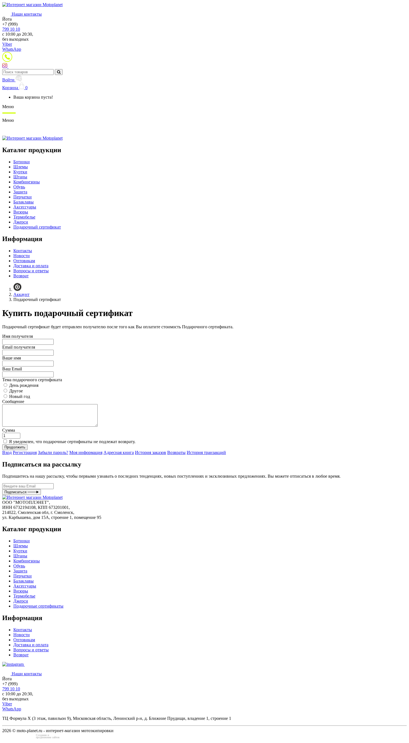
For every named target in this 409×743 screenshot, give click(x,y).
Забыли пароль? (53, 452)
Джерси (20, 222)
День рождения (23, 385)
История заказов (150, 452)
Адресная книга (119, 452)
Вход (7, 452)
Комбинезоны (26, 181)
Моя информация (85, 452)
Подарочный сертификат (37, 227)
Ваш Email (12, 368)
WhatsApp (11, 49)
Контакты (22, 250)
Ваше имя (11, 358)
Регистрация (25, 452)
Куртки (20, 171)
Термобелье (24, 217)
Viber (7, 44)
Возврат (21, 275)
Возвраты (176, 452)
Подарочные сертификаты (38, 606)
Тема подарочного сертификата (32, 379)
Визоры (20, 212)
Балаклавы (23, 202)
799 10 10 (11, 29)
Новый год (19, 396)
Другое (15, 391)
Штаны (20, 176)
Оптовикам (24, 260)
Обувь (19, 186)
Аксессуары (24, 207)
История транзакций (206, 452)
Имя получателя (17, 336)
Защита (20, 192)
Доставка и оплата (30, 265)
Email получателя (18, 347)
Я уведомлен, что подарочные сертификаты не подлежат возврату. (71, 441)
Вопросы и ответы (31, 270)
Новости (21, 255)
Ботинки (21, 161)
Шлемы (20, 166)
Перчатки (22, 197)
